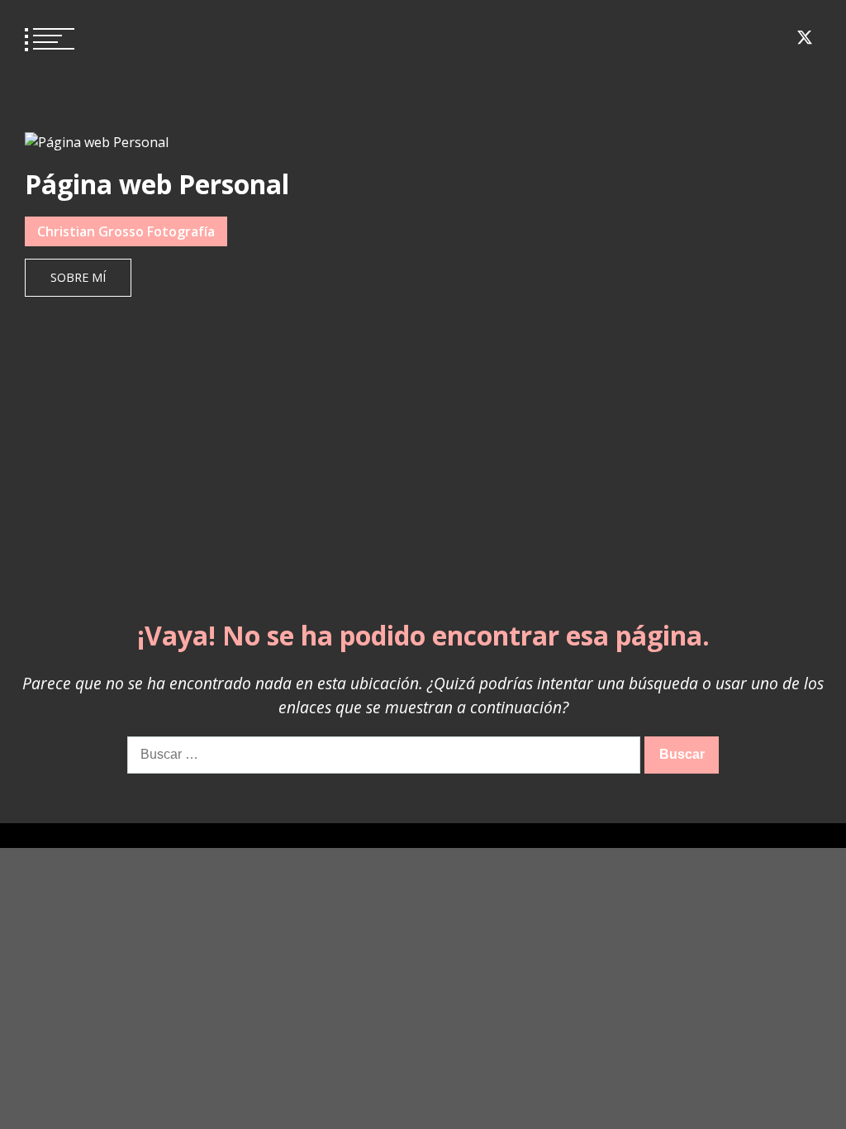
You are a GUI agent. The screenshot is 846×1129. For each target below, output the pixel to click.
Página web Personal (157, 184)
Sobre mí (78, 277)
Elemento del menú (684, 37)
